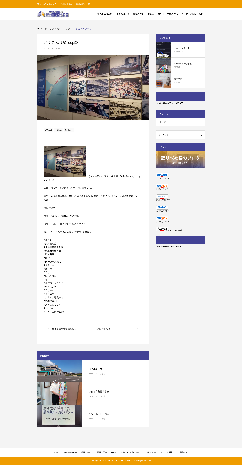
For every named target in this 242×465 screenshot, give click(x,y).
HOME (56, 452)
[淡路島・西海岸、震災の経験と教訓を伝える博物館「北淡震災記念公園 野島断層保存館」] (53, 14)
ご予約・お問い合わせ (192, 14)
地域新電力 (184, 452)
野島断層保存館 (104, 14)
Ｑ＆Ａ (151, 14)
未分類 (58, 48)
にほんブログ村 (163, 178)
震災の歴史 (138, 14)
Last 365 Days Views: (166, 103)
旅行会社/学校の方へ (168, 14)
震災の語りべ (122, 14)
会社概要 (171, 452)
